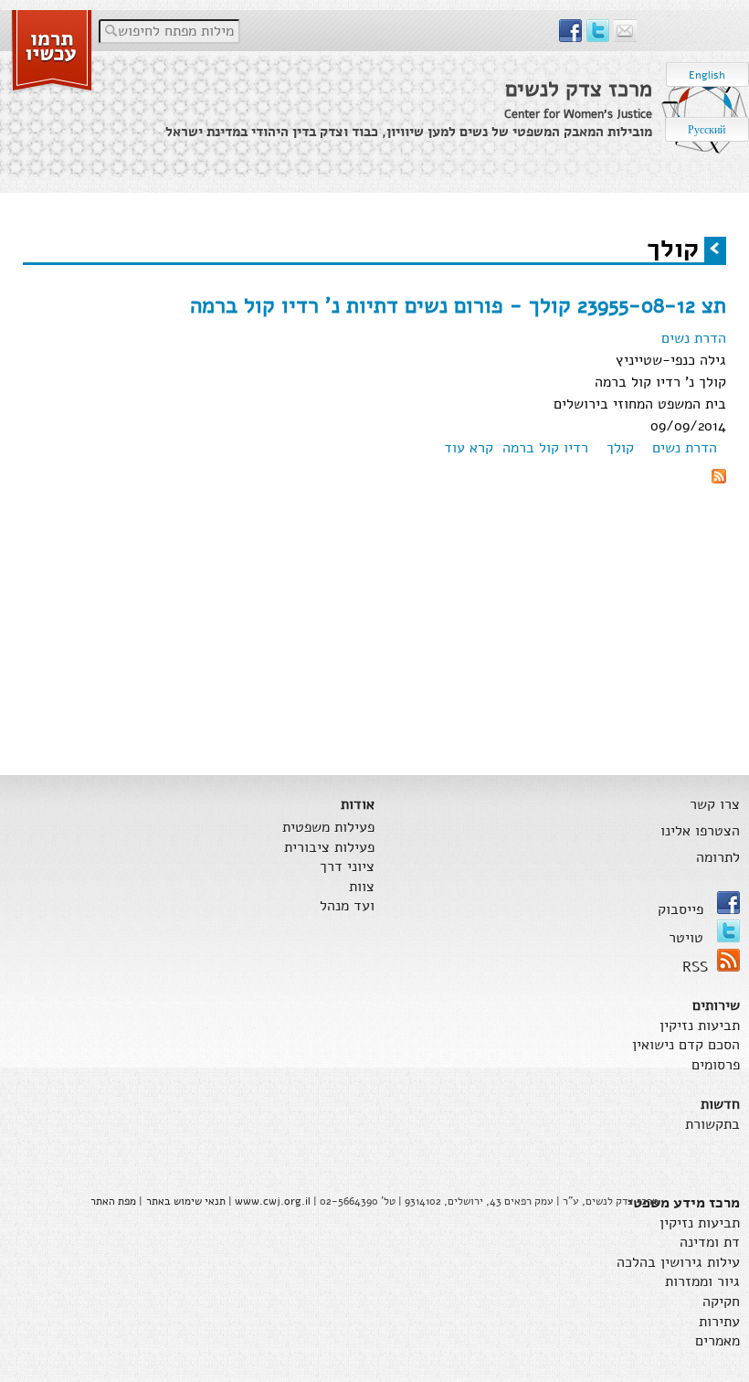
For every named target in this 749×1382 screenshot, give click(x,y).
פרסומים (715, 1065)
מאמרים (717, 1341)
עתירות (719, 1322)
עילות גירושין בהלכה (678, 1262)
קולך (620, 448)
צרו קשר (715, 804)
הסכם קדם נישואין (686, 1045)
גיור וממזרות (702, 1282)
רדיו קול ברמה (545, 448)
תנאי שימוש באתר (186, 1201)
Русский (706, 129)
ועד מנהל (347, 906)
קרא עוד (468, 448)
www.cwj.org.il (273, 1201)
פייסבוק (683, 909)
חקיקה (721, 1302)
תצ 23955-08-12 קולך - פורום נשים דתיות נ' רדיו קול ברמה (458, 305)
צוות (361, 887)
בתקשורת (712, 1124)
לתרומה (718, 857)
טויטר (688, 938)
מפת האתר (113, 1201)
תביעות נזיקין (699, 1026)
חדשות (720, 1104)
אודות (357, 804)
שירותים (716, 1005)
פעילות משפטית (328, 827)
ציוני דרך (347, 867)
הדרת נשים (693, 338)
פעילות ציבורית (329, 847)
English (707, 75)
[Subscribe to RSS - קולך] (719, 479)
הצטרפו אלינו (700, 831)
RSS (695, 967)
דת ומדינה (710, 1242)
